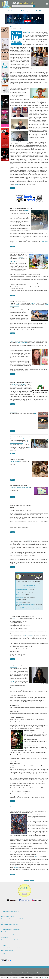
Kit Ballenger (16, 867)
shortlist (13, 618)
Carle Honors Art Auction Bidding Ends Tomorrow (9, 924)
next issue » (32, 880)
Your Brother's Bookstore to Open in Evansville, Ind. (10, 911)
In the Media (30, 972)
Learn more (43, 977)
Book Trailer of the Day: (8, 934)
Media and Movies (4, 937)
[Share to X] (5, 960)
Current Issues (25, 972)
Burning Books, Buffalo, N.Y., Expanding (8, 916)
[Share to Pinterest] (8, 960)
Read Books (18, 462)
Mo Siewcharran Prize (29, 635)
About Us (6, 972)
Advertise (13, 972)
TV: (4, 942)
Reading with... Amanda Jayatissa (7, 950)
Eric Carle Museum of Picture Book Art (19, 384)
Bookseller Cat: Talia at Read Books (7, 931)
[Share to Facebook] (3, 960)
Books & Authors (4, 945)
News (2, 907)
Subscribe (33, 972)
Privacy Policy (43, 972)
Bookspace (21, 257)
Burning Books (32, 303)
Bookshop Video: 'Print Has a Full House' (8, 926)
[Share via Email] (1, 960)
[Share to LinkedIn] (6, 960)
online (29, 447)
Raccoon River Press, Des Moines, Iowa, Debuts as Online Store (12, 918)
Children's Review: (10, 955)
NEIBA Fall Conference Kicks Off (7, 909)
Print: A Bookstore (13, 412)
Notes (2, 922)
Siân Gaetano (17, 184)
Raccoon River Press (14, 341)
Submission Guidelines (18, 972)
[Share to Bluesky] (10, 960)
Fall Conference (28, 32)
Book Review (3, 953)
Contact (10, 972)
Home (4, 972)
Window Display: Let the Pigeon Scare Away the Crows (10, 929)
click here (19, 387)
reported (14, 304)
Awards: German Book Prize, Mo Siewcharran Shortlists (11, 947)
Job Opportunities (38, 972)
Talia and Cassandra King (15, 461)
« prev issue (26, 880)
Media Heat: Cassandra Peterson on (9, 939)
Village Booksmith (26, 438)
